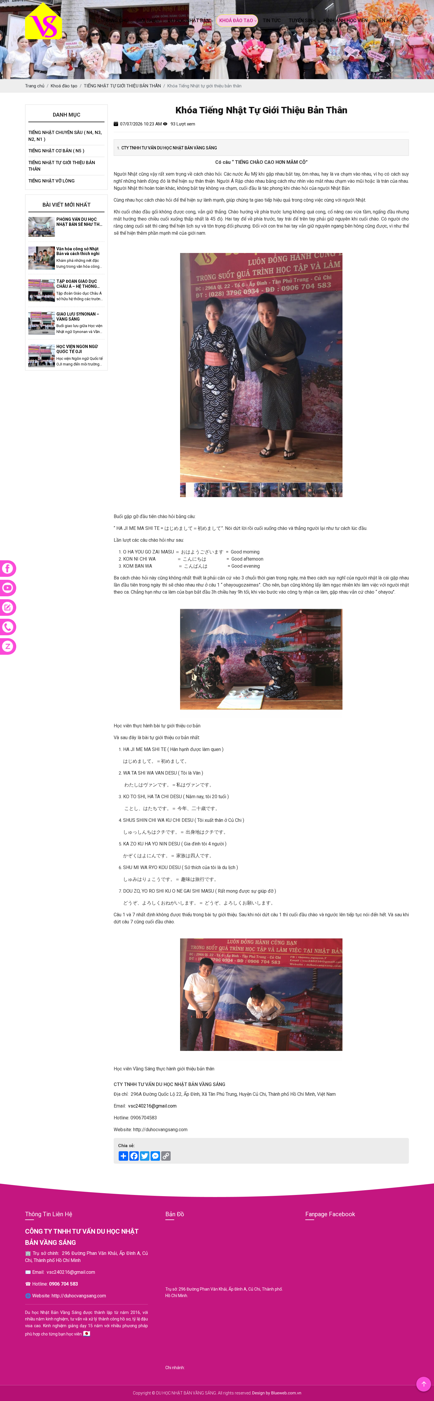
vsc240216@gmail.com (152, 1106)
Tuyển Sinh (302, 20)
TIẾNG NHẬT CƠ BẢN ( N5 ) (56, 151)
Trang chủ (115, 20)
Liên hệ (384, 20)
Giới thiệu (148, 20)
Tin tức (272, 20)
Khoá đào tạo (236, 20)
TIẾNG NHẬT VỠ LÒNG (51, 181)
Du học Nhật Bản (189, 20)
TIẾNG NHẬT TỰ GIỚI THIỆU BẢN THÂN (61, 166)
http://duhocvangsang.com (79, 1296)
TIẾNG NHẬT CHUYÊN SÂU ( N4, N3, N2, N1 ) (65, 136)
